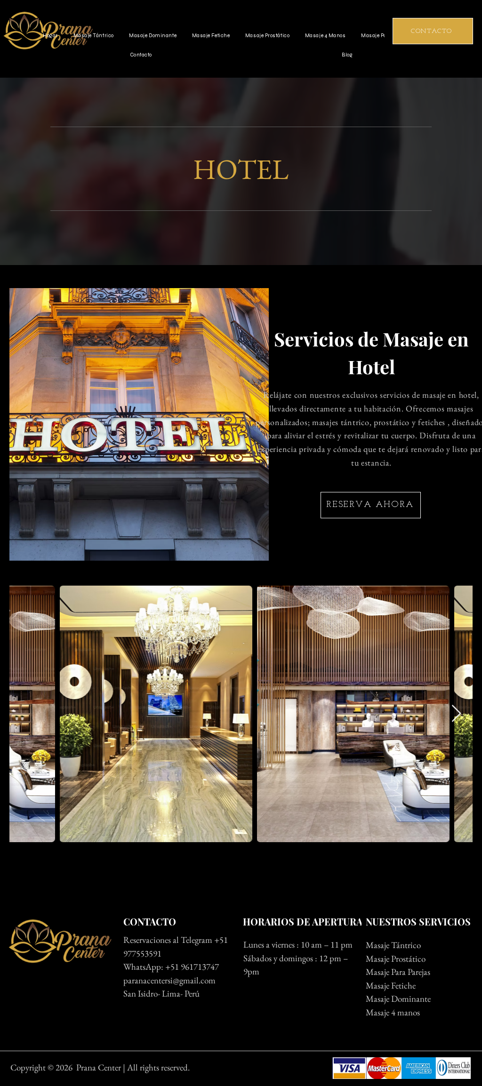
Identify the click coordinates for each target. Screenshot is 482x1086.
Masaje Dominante (398, 999)
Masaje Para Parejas (398, 972)
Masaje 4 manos (393, 1012)
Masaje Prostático (396, 959)
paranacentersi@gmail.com (170, 980)
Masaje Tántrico (393, 945)
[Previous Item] (25, 714)
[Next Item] (456, 714)
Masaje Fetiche (391, 985)
